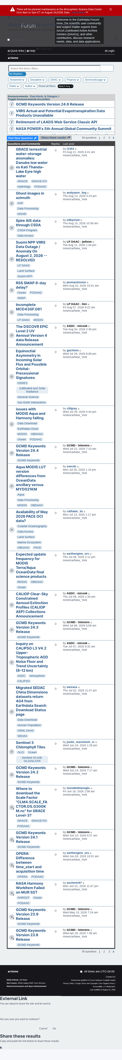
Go (54, 1028)
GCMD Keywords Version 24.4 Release (31, 450)
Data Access (25, 235)
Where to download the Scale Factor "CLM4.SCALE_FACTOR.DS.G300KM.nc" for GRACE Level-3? (31, 802)
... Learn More (77, 12)
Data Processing (27, 208)
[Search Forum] (111, 66)
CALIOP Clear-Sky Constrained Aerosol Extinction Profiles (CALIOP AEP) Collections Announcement (32, 605)
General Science (28, 397)
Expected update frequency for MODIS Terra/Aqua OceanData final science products (31, 565)
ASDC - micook (77, 326)
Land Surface (25, 270)
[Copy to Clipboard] (1, 1048)
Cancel (43, 1028)
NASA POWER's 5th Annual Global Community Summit (63, 128)
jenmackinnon (76, 282)
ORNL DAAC (25, 730)
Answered (16, 79)
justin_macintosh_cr (81, 742)
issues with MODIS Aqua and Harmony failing (30, 413)
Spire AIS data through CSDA (28, 222)
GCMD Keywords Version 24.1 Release (31, 837)
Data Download (27, 423)
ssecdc (71, 466)
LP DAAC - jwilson (79, 241)
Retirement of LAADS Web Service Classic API (56, 122)
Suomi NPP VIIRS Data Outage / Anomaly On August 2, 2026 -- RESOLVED (31, 251)
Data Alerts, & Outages (43, 96)
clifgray (72, 408)
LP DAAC (23, 265)
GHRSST (23, 897)
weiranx (72, 687)
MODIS (38, 319)
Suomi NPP (24, 276)
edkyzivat (73, 220)
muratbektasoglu (78, 788)
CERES (22, 383)
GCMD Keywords (28, 460)
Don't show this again (18, 40)
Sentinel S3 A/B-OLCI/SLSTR (32, 759)
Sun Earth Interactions (31, 402)
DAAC (54, 79)
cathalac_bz (75, 511)
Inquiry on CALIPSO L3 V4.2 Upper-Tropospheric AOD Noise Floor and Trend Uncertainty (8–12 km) (32, 657)
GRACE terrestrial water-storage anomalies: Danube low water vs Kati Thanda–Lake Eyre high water (32, 162)
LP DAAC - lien (77, 304)
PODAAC (40, 186)
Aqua (20, 494)
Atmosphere (37, 675)
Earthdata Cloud (27, 428)
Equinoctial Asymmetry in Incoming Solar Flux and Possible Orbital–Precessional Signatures (31, 364)
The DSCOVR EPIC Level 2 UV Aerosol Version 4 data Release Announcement (32, 335)
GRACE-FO (39, 181)
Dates (13, 86)
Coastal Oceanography (32, 526)
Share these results (54, 137)
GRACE (22, 181)
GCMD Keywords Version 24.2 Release (31, 772)
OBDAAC (37, 434)
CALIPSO (23, 681)
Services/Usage (94, 79)
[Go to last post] (76, 148)
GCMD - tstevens (78, 445)
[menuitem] (110, 51)
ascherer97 (74, 882)
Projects (72, 79)
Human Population (29, 725)
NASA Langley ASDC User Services (31, 983)
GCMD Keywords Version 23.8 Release (31, 935)
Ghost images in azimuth (30, 195)
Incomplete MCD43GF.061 (29, 306)
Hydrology (23, 186)
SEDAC (22, 736)
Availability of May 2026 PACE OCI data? (32, 516)
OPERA (22, 876)
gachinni (72, 350)
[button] (104, 138)
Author (29, 86)
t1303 (70, 148)
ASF (20, 203)
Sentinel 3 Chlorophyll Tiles (30, 744)
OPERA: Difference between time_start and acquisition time (30, 862)
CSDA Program (27, 230)
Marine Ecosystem (29, 542)
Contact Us (110, 977)
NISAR (21, 213)
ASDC (21, 675)
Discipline (36, 79)
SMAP (21, 298)
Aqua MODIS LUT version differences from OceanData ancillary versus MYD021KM (31, 478)
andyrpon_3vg (76, 192)
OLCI (20, 752)
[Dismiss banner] (110, 9)
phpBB (83, 980)
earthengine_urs (78, 553)
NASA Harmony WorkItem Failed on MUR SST (30, 887)
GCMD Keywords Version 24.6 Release (50, 104)
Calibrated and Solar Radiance (32, 390)
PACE (37, 547)
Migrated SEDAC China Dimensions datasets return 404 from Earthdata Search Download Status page (32, 701)
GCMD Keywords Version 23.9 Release (31, 914)
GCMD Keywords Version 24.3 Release (31, 627)
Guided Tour (45, 49)
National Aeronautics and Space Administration (27, 986)
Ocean (21, 292)
